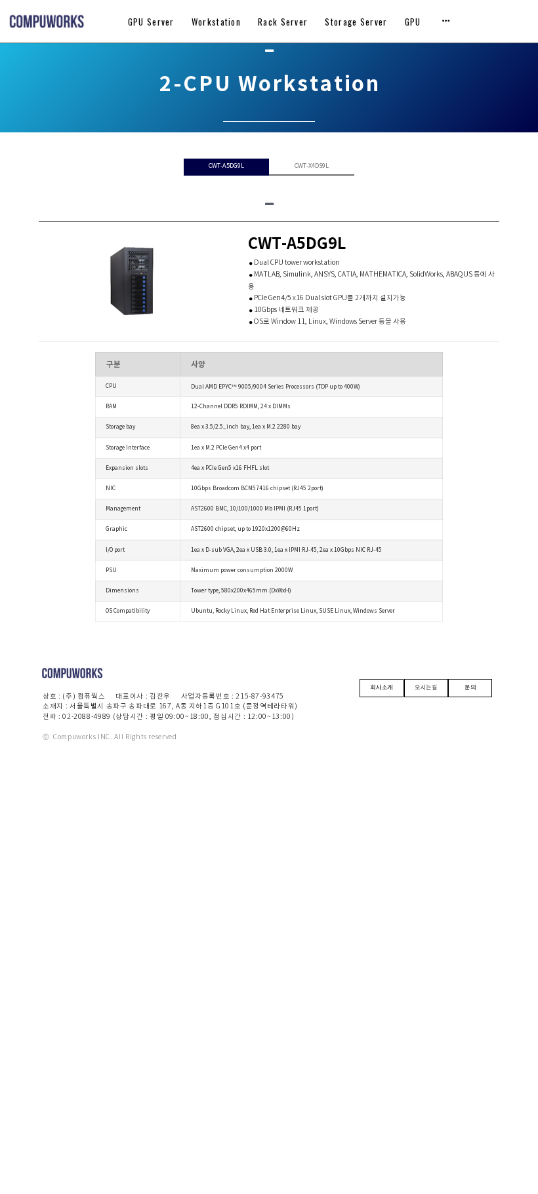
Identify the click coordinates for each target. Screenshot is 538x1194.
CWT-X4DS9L (312, 166)
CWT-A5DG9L (226, 166)
